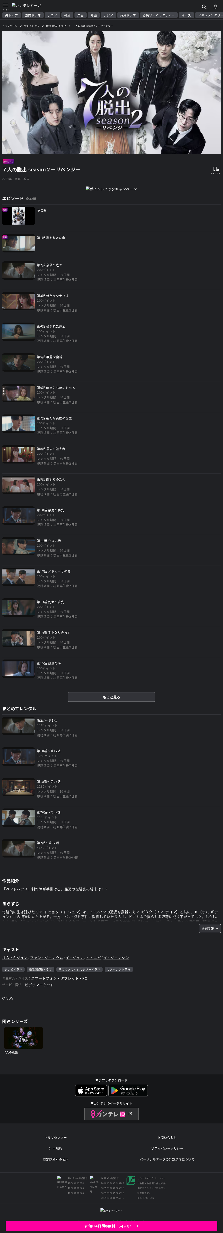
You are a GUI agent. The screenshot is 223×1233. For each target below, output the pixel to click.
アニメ (52, 15)
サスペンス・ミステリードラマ (79, 969)
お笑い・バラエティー (159, 15)
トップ (13, 15)
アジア (108, 15)
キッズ (186, 15)
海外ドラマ (128, 15)
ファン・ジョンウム (46, 957)
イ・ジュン (75, 957)
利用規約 (55, 1148)
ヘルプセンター (55, 1137)
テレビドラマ (13, 969)
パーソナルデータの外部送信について (167, 1159)
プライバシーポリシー (167, 1148)
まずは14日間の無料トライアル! (110, 1226)
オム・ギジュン (15, 957)
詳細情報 (208, 928)
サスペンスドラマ (119, 969)
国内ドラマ (33, 15)
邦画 (94, 15)
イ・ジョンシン (116, 957)
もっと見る (111, 697)
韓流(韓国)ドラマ (40, 969)
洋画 (80, 15)
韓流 (67, 15)
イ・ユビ (93, 957)
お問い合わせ (167, 1137)
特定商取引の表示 (56, 1159)
